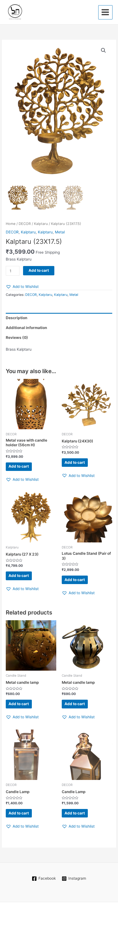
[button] (103, 50)
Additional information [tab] (26, 327)
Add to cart (39, 270)
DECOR (25, 224)
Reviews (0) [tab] (17, 337)
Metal (60, 232)
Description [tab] (16, 318)
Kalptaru (41, 224)
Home (10, 224)
